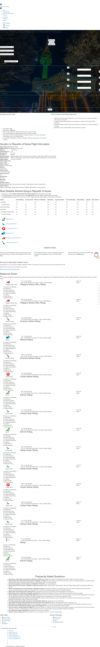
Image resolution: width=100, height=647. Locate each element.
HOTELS (5, 19)
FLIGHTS (5, 17)
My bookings (6, 12)
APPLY (50, 109)
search (12, 136)
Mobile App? (80, 254)
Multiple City (52, 44)
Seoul (54, 627)
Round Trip (51, 40)
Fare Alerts (44, 254)
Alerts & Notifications (8, 13)
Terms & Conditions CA (14, 638)
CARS (4, 20)
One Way (51, 42)
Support (5, 15)
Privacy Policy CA (13, 634)
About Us (11, 630)
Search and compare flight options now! (10, 269)
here (48, 612)
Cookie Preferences (13, 635)
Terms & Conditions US (14, 637)
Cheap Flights (6, 617)
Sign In (5, 10)
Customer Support (4, 6)
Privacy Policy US (13, 632)
